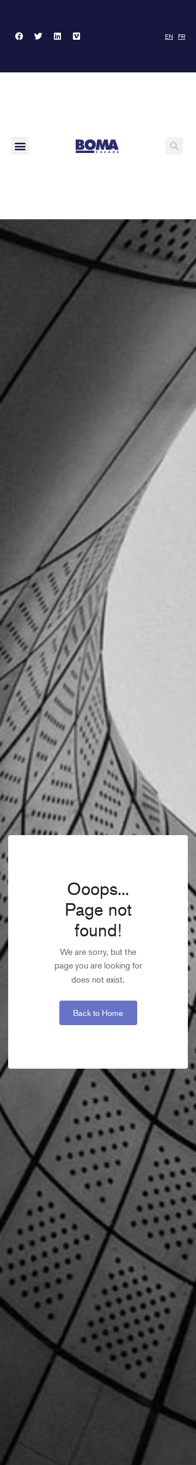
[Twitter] (38, 36)
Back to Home (98, 1012)
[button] (20, 146)
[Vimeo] (76, 36)
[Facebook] (19, 36)
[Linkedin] (57, 36)
